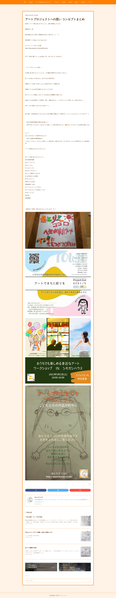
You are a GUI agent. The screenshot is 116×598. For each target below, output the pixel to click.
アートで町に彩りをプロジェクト (43, 2)
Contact (83, 2)
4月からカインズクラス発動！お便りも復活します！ (39, 532)
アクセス (57, 2)
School (31, 2)
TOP (25, 2)
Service (64, 2)
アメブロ (90, 2)
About (70, 2)
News (76, 2)
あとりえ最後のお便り (31, 547)
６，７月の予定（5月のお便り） (32, 535)
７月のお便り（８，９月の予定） (34, 517)
